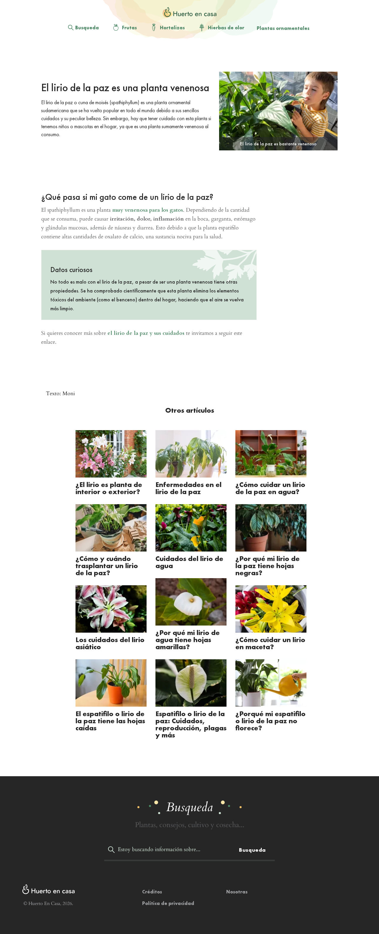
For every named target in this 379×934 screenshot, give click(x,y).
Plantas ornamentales (283, 28)
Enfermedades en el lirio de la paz (188, 488)
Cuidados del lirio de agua (189, 562)
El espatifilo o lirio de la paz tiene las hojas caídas (110, 720)
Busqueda (87, 28)
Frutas (129, 28)
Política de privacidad (168, 903)
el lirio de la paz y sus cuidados (145, 333)
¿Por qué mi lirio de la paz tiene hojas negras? (267, 565)
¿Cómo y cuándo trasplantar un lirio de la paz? (107, 565)
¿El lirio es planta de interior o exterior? (109, 488)
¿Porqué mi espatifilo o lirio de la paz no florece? (270, 720)
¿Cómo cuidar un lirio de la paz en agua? (270, 488)
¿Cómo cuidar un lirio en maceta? (270, 643)
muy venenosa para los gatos (147, 210)
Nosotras (237, 892)
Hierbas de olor (226, 28)
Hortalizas (172, 28)
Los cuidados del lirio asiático (110, 643)
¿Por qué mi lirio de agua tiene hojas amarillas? (187, 639)
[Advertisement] (184, 56)
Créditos (152, 892)
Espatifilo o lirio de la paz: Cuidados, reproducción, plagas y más (191, 724)
